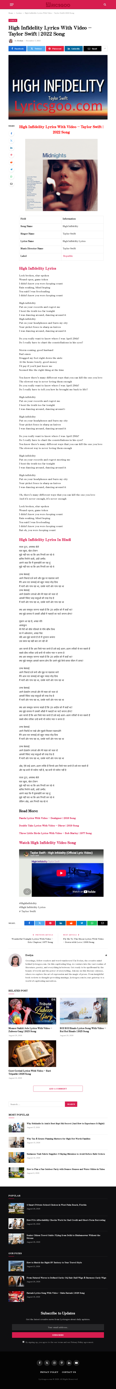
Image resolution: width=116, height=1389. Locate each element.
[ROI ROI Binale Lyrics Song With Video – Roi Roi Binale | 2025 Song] (84, 1011)
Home (10, 13)
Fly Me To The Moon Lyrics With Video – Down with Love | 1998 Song (83, 940)
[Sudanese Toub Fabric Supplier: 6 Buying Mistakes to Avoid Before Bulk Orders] (16, 1157)
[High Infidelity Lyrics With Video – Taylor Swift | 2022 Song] (58, 87)
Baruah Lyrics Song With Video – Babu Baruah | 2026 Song (56, 1292)
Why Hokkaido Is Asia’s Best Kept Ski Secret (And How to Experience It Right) (66, 1123)
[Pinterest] (11, 155)
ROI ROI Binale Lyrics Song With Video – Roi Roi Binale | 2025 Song (83, 1030)
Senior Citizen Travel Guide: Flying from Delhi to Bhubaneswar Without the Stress (63, 1236)
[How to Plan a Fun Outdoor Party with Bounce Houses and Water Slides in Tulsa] (16, 1172)
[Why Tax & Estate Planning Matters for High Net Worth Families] (16, 1142)
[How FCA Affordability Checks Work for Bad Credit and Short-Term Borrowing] (16, 1223)
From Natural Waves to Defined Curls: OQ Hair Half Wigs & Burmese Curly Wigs (66, 1277)
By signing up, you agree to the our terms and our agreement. (59, 1342)
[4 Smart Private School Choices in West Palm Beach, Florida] (16, 1208)
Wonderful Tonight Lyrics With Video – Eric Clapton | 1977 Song (32, 940)
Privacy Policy (77, 1342)
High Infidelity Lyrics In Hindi (45, 539)
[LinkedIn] (11, 148)
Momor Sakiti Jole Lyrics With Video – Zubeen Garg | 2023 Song (30, 1030)
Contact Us (69, 1372)
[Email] (11, 184)
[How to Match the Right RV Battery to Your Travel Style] (16, 1266)
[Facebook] (11, 133)
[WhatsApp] (11, 176)
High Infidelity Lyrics (37, 268)
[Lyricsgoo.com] (58, 5)
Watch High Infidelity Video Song (47, 842)
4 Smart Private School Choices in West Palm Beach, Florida (56, 1204)
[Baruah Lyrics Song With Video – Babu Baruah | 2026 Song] (16, 1296)
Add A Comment (58, 1088)
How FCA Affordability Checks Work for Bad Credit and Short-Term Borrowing (66, 1220)
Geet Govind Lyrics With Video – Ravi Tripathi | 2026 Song (29, 1072)
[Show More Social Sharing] (105, 48)
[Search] (104, 4)
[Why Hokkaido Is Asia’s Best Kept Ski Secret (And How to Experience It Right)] (16, 1127)
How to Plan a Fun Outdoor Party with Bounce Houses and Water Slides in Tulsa (66, 1169)
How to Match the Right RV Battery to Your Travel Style (54, 1262)
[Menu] (12, 4)
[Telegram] (11, 169)
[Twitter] (11, 140)
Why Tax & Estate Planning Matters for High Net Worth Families (58, 1138)
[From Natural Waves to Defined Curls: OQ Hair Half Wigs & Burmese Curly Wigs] (16, 1281)
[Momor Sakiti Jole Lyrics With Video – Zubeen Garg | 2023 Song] (32, 1011)
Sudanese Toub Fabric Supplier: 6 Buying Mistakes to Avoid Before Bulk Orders (66, 1153)
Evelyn (20, 40)
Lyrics (19, 13)
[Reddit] (11, 162)
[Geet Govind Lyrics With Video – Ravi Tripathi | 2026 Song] (32, 1053)
